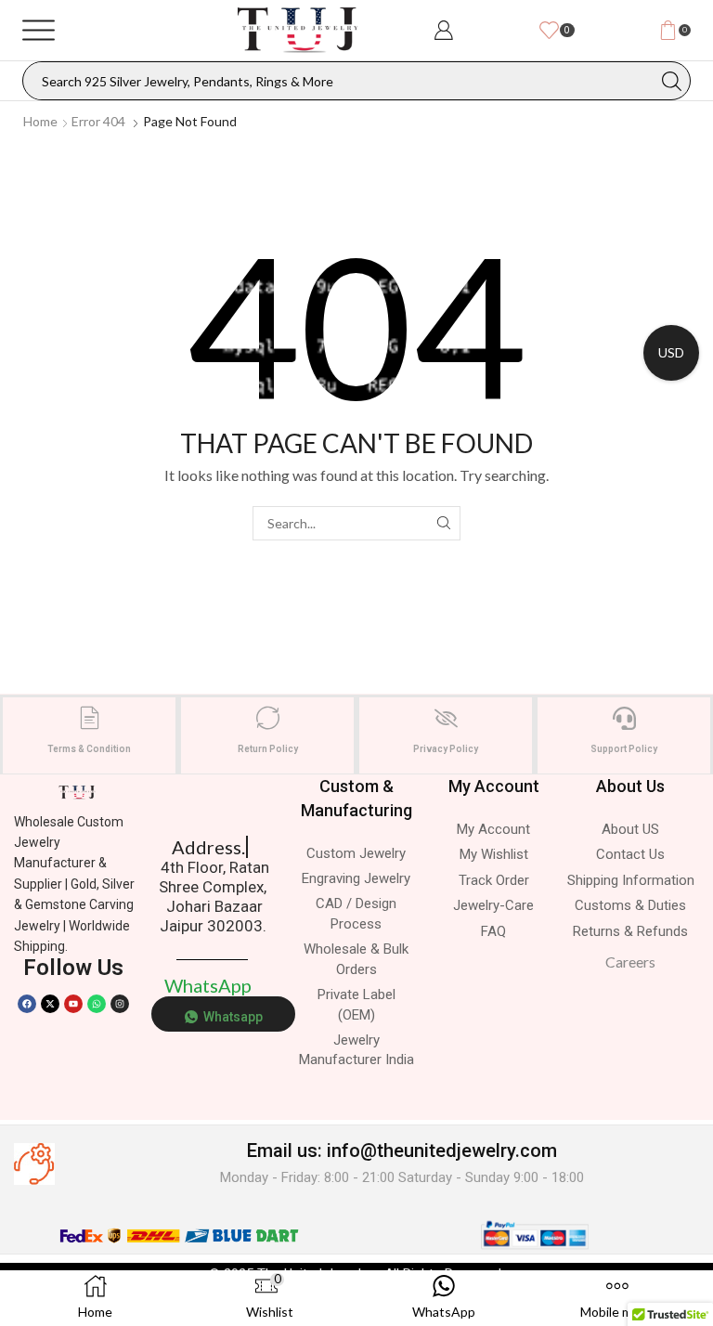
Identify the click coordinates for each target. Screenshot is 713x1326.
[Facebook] (27, 1003)
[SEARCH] (443, 523)
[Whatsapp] (96, 1003)
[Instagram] (119, 1003)
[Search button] (671, 80)
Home (40, 121)
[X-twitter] (50, 1003)
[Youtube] (73, 1003)
